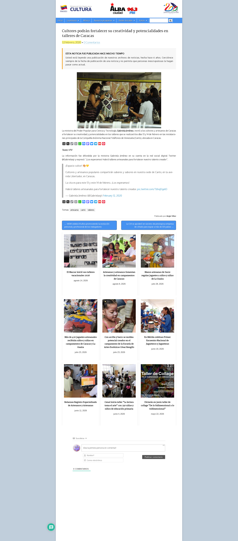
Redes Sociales (126, 20)
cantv (83, 210)
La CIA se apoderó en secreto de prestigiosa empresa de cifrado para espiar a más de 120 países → (150, 225)
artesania (74, 210)
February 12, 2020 (112, 195)
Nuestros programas (103, 20)
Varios (142, 20)
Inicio (60, 20)
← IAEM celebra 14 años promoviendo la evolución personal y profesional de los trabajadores (86, 225)
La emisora (72, 20)
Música (86, 20)
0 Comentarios (92, 42)
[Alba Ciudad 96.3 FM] (119, 9)
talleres (91, 210)
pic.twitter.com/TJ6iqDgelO (152, 189)
